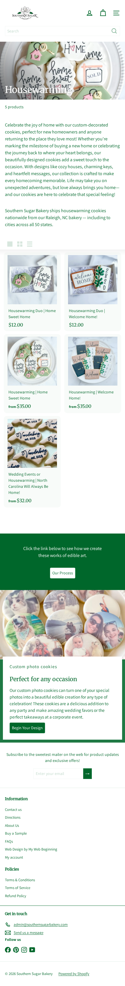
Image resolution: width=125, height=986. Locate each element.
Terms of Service (17, 887)
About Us (12, 825)
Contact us (13, 809)
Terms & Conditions (20, 879)
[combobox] (62, 31)
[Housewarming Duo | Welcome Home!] (92, 291)
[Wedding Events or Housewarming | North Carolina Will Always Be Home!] (32, 461)
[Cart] (103, 13)
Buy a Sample (16, 833)
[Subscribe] (87, 773)
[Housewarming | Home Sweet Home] (32, 373)
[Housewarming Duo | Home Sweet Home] (32, 291)
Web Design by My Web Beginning (31, 849)
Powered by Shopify (73, 973)
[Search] (114, 31)
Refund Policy (15, 895)
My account (14, 857)
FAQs (9, 841)
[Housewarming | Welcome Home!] (92, 373)
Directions (12, 817)
